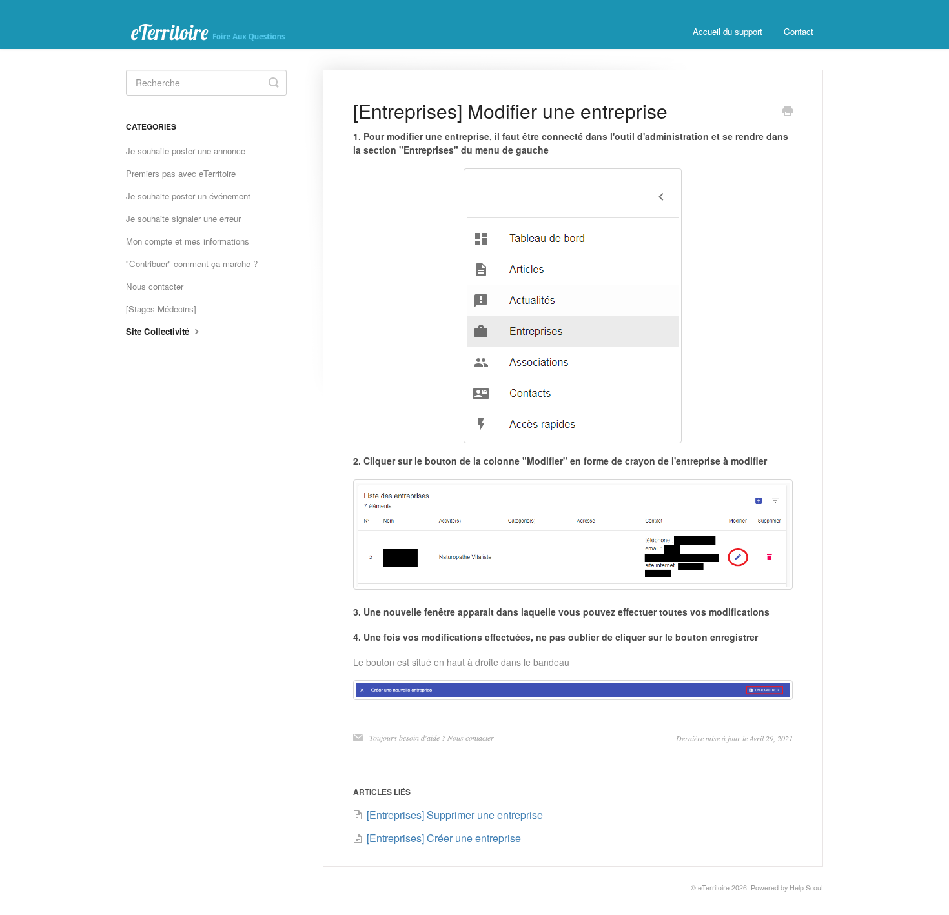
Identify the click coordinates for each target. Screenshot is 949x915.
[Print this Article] (787, 112)
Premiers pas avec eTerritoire (181, 173)
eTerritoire (714, 887)
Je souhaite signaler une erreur (183, 218)
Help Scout (806, 887)
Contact (798, 31)
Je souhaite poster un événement (188, 196)
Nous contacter (470, 737)
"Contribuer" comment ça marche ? (192, 263)
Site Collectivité (159, 331)
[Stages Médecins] (161, 309)
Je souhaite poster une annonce (185, 151)
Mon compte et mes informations (187, 241)
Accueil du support (727, 31)
